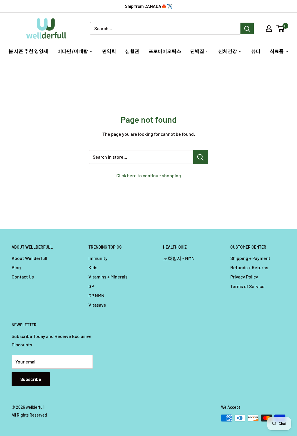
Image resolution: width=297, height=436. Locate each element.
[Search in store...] (200, 157)
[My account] (269, 28)
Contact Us (23, 276)
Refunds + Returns (249, 267)
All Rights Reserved (29, 415)
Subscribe (30, 379)
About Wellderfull (29, 258)
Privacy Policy (244, 276)
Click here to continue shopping (148, 175)
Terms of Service (247, 286)
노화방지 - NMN (179, 258)
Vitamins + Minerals (108, 276)
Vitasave (97, 304)
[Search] (247, 28)
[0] (280, 28)
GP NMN (96, 295)
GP (91, 286)
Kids (92, 267)
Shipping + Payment (250, 258)
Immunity (98, 258)
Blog (16, 267)
